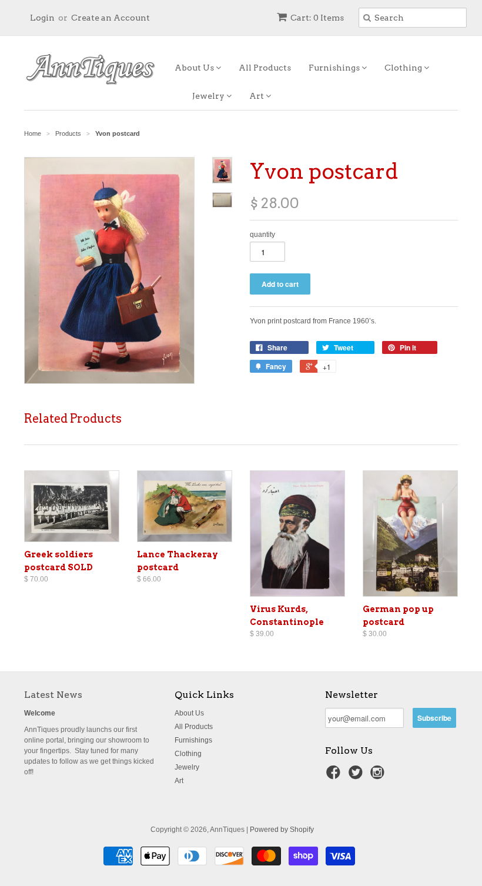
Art (257, 96)
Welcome (39, 713)
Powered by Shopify (282, 829)
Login (42, 17)
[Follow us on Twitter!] (357, 776)
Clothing (404, 67)
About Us (195, 67)
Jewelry (209, 96)
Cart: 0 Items (317, 17)
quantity (262, 234)
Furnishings (335, 67)
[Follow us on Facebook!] (335, 776)
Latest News (53, 694)
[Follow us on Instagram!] (379, 776)
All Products (265, 67)
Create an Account (110, 17)
